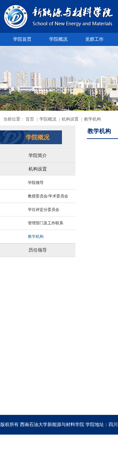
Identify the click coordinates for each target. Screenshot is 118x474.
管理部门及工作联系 (45, 223)
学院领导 (36, 182)
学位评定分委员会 (43, 209)
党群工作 (94, 39)
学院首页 (22, 39)
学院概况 (58, 39)
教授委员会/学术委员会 (48, 196)
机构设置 (38, 169)
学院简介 (38, 155)
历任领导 (38, 250)
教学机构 (36, 236)
